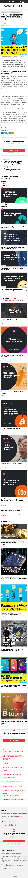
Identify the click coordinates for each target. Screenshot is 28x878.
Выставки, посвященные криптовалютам (12, 786)
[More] (12, 133)
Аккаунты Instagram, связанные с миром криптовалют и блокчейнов (13, 686)
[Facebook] (2, 133)
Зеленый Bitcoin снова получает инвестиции (10, 205)
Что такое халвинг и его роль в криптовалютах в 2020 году (14, 861)
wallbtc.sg (19, 816)
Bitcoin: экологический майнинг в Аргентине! (11, 184)
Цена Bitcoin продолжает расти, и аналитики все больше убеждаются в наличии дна (12, 500)
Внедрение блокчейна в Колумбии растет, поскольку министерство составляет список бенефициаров (13, 757)
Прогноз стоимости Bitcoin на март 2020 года (11, 858)
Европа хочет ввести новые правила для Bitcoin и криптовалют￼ (13, 247)
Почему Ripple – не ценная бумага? (11, 795)
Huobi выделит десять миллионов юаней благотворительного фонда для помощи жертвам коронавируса (14, 769)
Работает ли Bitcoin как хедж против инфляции (12, 355)
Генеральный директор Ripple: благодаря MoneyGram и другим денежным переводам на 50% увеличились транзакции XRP (15, 776)
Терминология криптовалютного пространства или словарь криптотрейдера (14, 577)
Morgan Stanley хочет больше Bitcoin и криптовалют (13, 269)
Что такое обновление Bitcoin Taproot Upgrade (12, 392)
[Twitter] (4, 133)
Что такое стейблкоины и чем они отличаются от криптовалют (11, 613)
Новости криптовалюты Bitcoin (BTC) (12, 300)
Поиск (26, 1)
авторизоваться (4, 515)
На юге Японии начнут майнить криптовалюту (13, 799)
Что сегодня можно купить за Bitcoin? (12, 428)
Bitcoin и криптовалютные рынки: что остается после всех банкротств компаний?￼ (14, 290)
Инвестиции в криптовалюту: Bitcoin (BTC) (14, 721)
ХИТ (2, 188)
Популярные (2, 525)
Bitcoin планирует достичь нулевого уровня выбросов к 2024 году (14, 226)
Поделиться (2, 30)
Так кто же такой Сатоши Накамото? (11, 464)
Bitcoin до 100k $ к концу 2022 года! (11, 320)
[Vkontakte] (10, 133)
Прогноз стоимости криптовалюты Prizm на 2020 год (14, 856)
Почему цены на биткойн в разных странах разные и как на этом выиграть (13, 650)
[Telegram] (7, 133)
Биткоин (3, 181)
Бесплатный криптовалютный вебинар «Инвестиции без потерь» (12, 541)
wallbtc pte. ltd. (14, 876)
